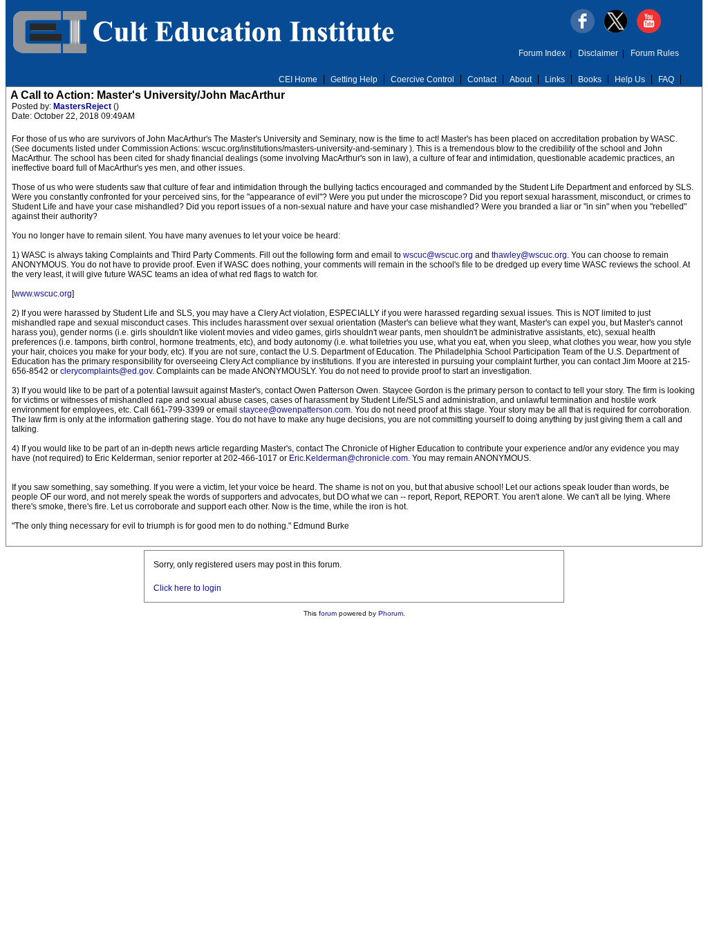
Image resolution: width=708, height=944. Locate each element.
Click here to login (187, 588)
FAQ (666, 79)
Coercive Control (422, 79)
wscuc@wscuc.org (438, 255)
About (521, 79)
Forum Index (542, 53)
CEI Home (298, 79)
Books (590, 79)
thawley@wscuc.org (529, 255)
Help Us (630, 79)
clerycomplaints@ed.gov (106, 371)
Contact (481, 79)
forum (328, 613)
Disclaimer (598, 53)
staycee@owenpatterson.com (295, 410)
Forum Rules (655, 53)
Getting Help (354, 79)
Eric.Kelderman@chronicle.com (348, 458)
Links (555, 79)
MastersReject (83, 106)
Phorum (390, 613)
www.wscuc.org (43, 294)
